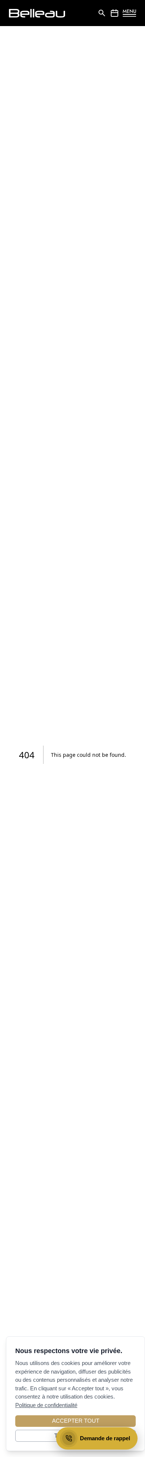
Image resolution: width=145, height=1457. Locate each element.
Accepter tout (75, 1421)
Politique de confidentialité (46, 1405)
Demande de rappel (105, 1438)
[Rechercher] (101, 13)
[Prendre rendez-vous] (114, 13)
